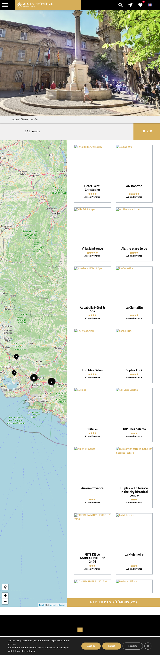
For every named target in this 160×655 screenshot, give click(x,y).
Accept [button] (91, 645)
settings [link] (31, 651)
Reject (111, 645)
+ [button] (5, 595)
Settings (132, 645)
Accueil (16, 119)
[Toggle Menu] (5, 5)
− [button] (5, 601)
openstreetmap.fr (58, 604)
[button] (5, 587)
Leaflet (42, 604)
